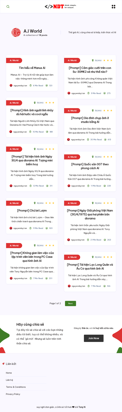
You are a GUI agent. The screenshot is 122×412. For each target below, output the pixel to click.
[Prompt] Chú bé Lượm (32, 210)
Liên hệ (9, 380)
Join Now (93, 338)
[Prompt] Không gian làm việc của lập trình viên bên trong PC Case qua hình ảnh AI (32, 256)
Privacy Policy (13, 394)
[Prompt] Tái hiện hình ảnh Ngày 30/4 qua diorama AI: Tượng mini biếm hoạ (32, 160)
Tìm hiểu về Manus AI (32, 68)
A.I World (14, 60)
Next (70, 303)
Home (9, 373)
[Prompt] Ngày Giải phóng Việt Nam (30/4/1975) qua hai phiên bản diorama (90, 214)
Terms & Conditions (16, 387)
